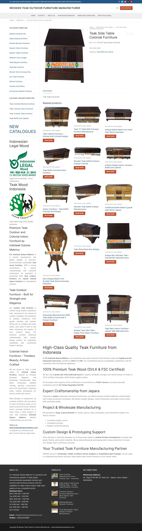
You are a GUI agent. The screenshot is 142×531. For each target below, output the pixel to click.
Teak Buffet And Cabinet (104, 27)
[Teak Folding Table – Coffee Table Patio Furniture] (128, 33)
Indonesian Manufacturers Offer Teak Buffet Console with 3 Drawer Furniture (56, 317)
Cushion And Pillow (17, 86)
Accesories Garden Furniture (20, 91)
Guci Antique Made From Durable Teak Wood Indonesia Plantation (56, 281)
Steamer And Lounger (18, 58)
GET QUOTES (126, 8)
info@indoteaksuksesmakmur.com (28, 515)
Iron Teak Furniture (16, 77)
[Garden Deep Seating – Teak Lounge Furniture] (131, 33)
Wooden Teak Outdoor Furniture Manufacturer (44, 8)
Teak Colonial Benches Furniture (22, 104)
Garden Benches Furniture (19, 43)
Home (12, 20)
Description (47, 91)
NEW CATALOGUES (22, 129)
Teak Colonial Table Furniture (20, 113)
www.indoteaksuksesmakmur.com (23, 428)
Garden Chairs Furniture (18, 48)
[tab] (47, 91)
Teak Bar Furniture (16, 67)
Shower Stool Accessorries (20, 72)
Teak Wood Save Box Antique (86, 249)
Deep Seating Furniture (18, 38)
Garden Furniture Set (17, 34)
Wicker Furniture (15, 81)
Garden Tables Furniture (18, 53)
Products (20, 20)
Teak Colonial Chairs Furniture (21, 109)
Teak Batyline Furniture (18, 62)
